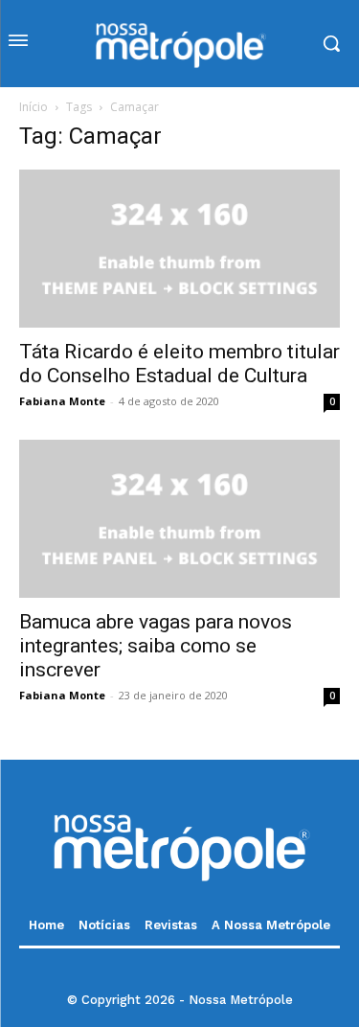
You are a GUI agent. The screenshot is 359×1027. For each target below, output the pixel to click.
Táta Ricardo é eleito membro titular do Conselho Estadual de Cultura (179, 363)
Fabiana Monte (62, 401)
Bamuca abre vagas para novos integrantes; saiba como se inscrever (155, 645)
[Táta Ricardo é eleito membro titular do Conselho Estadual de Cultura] (179, 249)
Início (33, 107)
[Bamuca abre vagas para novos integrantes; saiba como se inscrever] (179, 519)
